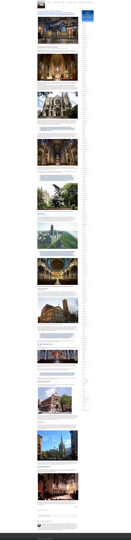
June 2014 (83, 305)
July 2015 (83, 278)
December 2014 (84, 292)
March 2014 (84, 311)
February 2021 (84, 139)
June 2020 (83, 155)
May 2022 (83, 112)
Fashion (83, 385)
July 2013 (83, 328)
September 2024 (84, 70)
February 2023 (84, 101)
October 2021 (84, 124)
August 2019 (84, 176)
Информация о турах (85, 410)
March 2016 (84, 261)
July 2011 (83, 365)
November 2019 (84, 170)
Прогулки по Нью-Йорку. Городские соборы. (68, 14)
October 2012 (84, 346)
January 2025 (84, 62)
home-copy (84, 391)
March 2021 (84, 137)
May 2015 (83, 282)
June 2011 (83, 367)
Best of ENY (84, 378)
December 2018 (84, 193)
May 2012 (83, 357)
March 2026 (84, 35)
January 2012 (84, 363)
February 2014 (84, 313)
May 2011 (83, 369)
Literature (83, 393)
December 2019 (84, 168)
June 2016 (83, 255)
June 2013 (83, 330)
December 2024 (84, 64)
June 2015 (83, 280)
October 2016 (84, 247)
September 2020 (84, 149)
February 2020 (84, 164)
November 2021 (84, 122)
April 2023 (83, 97)
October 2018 (84, 197)
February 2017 (84, 238)
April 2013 (83, 334)
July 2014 (83, 303)
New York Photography (85, 397)
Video (84, 389)
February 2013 (84, 338)
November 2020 (84, 145)
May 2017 (83, 232)
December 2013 (84, 317)
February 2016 (84, 263)
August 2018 (84, 201)
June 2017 (83, 230)
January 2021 (84, 141)
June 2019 (83, 180)
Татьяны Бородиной (53, 211)
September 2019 (84, 174)
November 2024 (84, 66)
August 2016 (84, 251)
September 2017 (84, 224)
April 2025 (83, 56)
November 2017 (84, 220)
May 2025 (83, 54)
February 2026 (84, 37)
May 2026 (83, 31)
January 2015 (84, 290)
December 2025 (84, 41)
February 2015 (84, 288)
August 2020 (84, 151)
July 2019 (83, 178)
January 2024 (84, 87)
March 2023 (84, 99)
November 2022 (84, 108)
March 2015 (84, 286)
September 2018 (84, 199)
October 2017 (84, 222)
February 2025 (84, 60)
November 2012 (84, 344)
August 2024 (84, 72)
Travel (83, 408)
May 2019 (83, 182)
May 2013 (83, 332)
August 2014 (84, 301)
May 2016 (83, 257)
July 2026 (83, 27)
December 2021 (84, 120)
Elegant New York (48, 521)
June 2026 (83, 29)
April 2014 (83, 309)
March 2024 (84, 83)
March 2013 (84, 336)
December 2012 (84, 342)
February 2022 (84, 116)
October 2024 (84, 68)
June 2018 (83, 205)
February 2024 (84, 85)
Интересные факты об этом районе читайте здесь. (64, 286)
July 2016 (83, 253)
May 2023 (83, 95)
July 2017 (83, 228)
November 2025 (84, 43)
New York (83, 395)
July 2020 (83, 153)
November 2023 (84, 91)
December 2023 (84, 89)
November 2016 (84, 245)
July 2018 (83, 203)
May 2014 (83, 307)
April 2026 (83, 33)
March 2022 (84, 114)
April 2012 (83, 359)
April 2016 (83, 259)
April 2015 (83, 284)
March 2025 (84, 58)
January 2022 (84, 118)
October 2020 (84, 147)
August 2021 (84, 126)
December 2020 (84, 143)
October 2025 (84, 45)
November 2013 (84, 319)
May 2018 (83, 207)
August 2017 (84, 226)
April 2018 (83, 209)
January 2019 (84, 191)
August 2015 (84, 276)
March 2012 (84, 361)
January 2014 (84, 315)
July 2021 (83, 128)
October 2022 (84, 110)
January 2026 (84, 39)
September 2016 (84, 249)
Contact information (85, 380)
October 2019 (84, 172)
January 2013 (84, 340)
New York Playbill (85, 399)
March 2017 (84, 236)
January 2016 (84, 265)
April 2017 (83, 234)
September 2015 (84, 274)
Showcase (84, 383)
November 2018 (84, 195)
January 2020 (84, 166)
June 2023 (83, 93)
